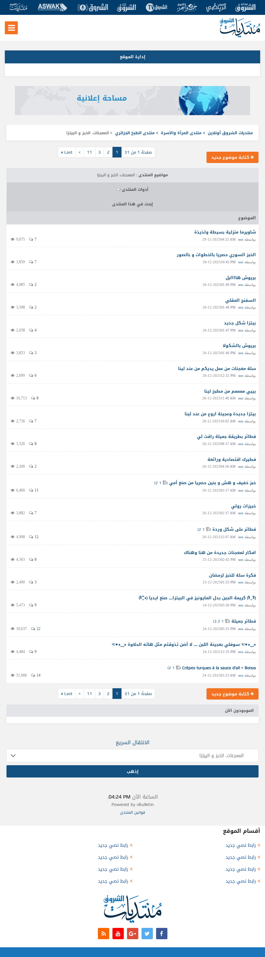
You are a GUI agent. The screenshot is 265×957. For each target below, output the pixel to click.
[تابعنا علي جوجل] (132, 933)
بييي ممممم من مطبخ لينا (230, 391)
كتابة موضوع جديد (230, 157)
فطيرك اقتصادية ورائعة (231, 459)
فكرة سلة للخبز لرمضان (232, 575)
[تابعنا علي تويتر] (147, 933)
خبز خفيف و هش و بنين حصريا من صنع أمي (212, 483)
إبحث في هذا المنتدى (132, 204)
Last (66, 152)
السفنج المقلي (240, 300)
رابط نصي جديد (241, 845)
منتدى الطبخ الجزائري (135, 132)
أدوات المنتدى (135, 189)
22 (38, 628)
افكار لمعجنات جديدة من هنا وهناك (220, 553)
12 (36, 537)
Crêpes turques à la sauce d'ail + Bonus (219, 668)
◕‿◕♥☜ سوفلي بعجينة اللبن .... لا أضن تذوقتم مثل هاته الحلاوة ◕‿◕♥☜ (183, 644)
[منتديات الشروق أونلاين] (240, 36)
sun (240, 239)
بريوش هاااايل (241, 278)
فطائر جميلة (243, 621)
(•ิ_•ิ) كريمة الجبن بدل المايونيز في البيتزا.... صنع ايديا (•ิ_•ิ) (197, 598)
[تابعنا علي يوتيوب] (118, 933)
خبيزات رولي (243, 506)
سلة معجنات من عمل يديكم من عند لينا (217, 368)
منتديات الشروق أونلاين (230, 132)
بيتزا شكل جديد (240, 323)
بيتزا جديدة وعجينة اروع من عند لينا (220, 414)
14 (38, 675)
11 (89, 152)
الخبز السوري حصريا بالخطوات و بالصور (216, 255)
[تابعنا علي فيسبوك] (161, 933)
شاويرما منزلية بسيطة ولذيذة (225, 232)
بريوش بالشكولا (239, 346)
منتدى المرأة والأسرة (181, 132)
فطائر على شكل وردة (234, 529)
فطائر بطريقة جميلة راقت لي (226, 436)
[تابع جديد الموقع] (103, 933)
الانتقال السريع (133, 742)
